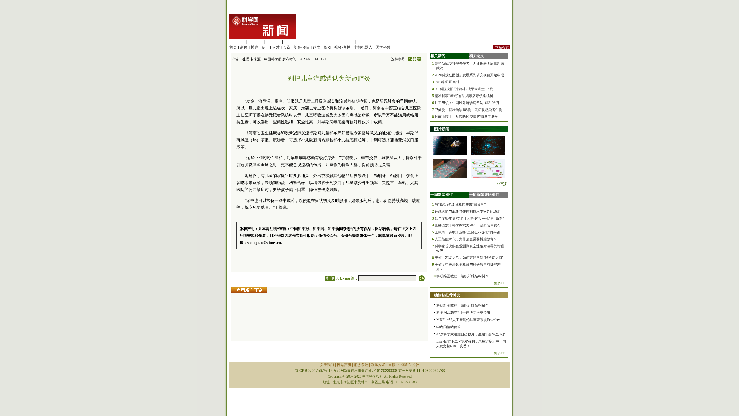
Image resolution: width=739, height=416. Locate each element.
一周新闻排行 (441, 194)
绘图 (327, 47)
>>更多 (502, 184)
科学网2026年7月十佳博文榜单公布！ (465, 313)
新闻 (244, 47)
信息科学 (309, 42)
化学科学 (273, 42)
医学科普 (383, 47)
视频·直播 (342, 47)
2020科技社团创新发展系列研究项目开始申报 (469, 75)
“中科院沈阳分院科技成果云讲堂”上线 (464, 89)
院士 (265, 47)
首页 (233, 47)
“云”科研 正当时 (447, 82)
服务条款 (361, 365)
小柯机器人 (363, 47)
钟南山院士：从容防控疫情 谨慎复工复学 (466, 117)
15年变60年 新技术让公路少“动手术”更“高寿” (469, 218)
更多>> (499, 283)
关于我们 (327, 365)
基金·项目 (302, 47)
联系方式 (378, 365)
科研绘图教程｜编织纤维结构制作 (462, 276)
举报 (391, 365)
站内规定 (487, 42)
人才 (276, 47)
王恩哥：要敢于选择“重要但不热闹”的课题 (467, 232)
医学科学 (255, 42)
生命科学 (237, 42)
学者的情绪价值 (448, 327)
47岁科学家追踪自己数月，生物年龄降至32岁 (471, 334)
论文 (316, 47)
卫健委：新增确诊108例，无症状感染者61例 (468, 110)
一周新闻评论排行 (484, 194)
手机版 (504, 42)
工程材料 (291, 42)
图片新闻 (441, 129)
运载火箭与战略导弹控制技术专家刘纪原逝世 (469, 211)
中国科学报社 (408, 365)
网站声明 (344, 365)
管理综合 (364, 42)
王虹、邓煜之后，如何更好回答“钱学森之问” (469, 258)
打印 (330, 278)
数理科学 (346, 42)
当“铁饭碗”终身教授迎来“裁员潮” (460, 205)
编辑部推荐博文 (447, 295)
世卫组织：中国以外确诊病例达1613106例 (467, 103)
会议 (286, 47)
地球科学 (327, 42)
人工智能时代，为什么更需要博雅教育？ (466, 239)
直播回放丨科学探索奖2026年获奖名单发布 (468, 225)
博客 (254, 47)
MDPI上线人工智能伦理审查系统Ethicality (468, 320)
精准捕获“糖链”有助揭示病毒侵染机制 (464, 96)
